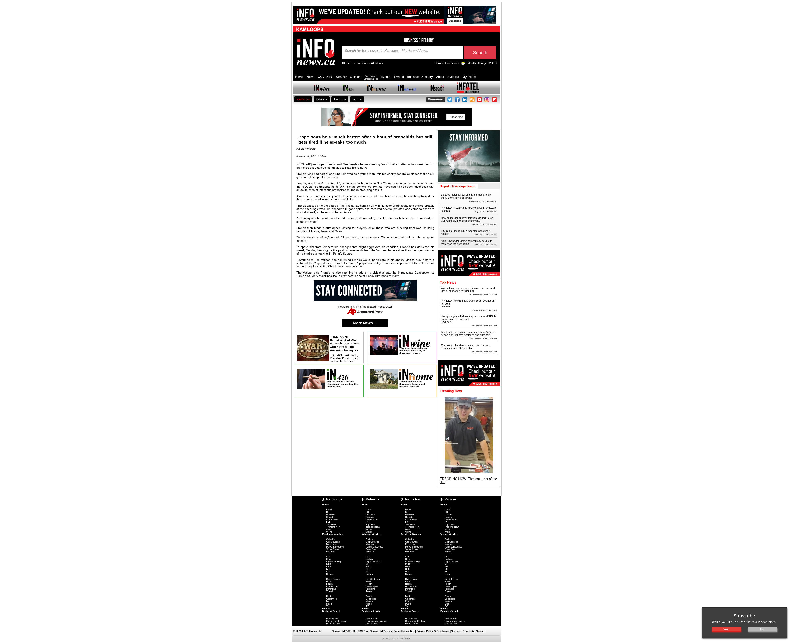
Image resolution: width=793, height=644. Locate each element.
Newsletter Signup (473, 631)
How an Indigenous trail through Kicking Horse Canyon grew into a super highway (467, 219)
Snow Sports (332, 549)
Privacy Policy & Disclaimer (433, 631)
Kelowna (321, 99)
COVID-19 (325, 77)
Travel (329, 591)
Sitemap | (457, 631)
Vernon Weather (449, 534)
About (440, 77)
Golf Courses (333, 541)
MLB (328, 564)
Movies (330, 601)
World (329, 529)
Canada (330, 517)
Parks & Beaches (335, 546)
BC (327, 512)
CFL (328, 556)
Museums (331, 544)
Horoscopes (332, 586)
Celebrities (331, 599)
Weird (329, 532)
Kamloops (303, 99)
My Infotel (469, 77)
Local (329, 509)
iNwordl (399, 77)
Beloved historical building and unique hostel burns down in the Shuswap (466, 196)
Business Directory (420, 77)
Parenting (331, 589)
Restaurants (332, 618)
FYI (328, 522)
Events (385, 77)
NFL (328, 569)
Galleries (330, 539)
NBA (328, 566)
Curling (329, 559)
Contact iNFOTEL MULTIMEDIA (350, 631)
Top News (331, 524)
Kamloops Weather (332, 534)
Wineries (330, 551)
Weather (341, 77)
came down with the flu (357, 183)
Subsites (453, 77)
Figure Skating (333, 561)
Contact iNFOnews (381, 631)
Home (299, 77)
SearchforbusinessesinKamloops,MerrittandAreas (386, 51)
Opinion (355, 77)
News (311, 77)
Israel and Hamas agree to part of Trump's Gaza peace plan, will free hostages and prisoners (467, 334)
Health (329, 584)
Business (331, 514)
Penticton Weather (411, 534)
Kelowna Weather (371, 534)
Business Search (331, 611)
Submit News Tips (404, 631)
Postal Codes (333, 623)
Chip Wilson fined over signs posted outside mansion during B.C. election (465, 347)
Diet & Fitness (333, 579)
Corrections (332, 519)
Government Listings (336, 621)
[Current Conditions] (463, 64)
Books (329, 596)
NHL (328, 571)
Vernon (357, 99)
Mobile (408, 638)
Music (329, 603)
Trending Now (333, 527)
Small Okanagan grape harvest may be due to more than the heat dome (466, 242)
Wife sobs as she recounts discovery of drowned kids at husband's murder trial (468, 290)
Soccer (330, 574)
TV (327, 606)
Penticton (340, 99)
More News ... (365, 323)
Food (328, 581)
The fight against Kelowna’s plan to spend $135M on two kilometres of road (468, 318)
